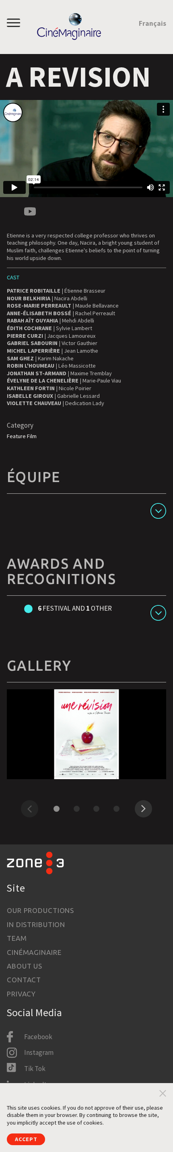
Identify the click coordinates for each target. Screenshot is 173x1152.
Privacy (21, 994)
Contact (24, 980)
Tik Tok (34, 1068)
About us (24, 966)
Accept (26, 1139)
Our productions (40, 910)
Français (152, 23)
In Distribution (36, 924)
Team (17, 938)
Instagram (39, 1052)
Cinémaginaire (34, 952)
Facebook (38, 1036)
